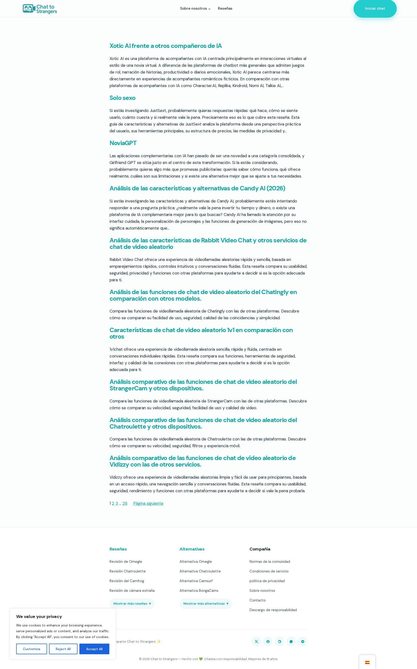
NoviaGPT (123, 143)
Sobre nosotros (262, 590)
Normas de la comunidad (270, 561)
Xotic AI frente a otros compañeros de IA (166, 46)
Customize (31, 649)
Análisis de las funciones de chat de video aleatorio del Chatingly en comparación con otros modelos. (203, 295)
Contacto (258, 600)
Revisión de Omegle (126, 561)
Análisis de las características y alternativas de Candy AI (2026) (197, 188)
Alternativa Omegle (196, 561)
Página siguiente (148, 503)
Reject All (63, 649)
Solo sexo (122, 98)
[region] (63, 634)
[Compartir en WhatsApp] (291, 641)
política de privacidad (267, 581)
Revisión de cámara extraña (132, 590)
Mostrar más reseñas (132, 604)
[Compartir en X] (256, 641)
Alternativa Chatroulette (200, 571)
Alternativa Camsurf (196, 581)
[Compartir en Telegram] (302, 641)
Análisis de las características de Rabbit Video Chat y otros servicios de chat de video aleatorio (208, 243)
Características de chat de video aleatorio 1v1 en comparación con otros (201, 333)
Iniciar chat (375, 8)
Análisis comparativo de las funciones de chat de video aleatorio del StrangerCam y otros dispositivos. (203, 385)
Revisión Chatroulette (128, 571)
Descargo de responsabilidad (273, 610)
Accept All (94, 649)
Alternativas (192, 549)
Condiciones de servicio (269, 571)
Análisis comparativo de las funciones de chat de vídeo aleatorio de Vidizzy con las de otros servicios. (203, 461)
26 (125, 503)
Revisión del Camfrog (127, 581)
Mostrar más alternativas (205, 604)
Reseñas (118, 549)
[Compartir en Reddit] (279, 641)
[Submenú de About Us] (209, 8)
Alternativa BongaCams (199, 590)
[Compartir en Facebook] (268, 641)
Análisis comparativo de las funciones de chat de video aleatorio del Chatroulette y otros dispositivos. (203, 423)
